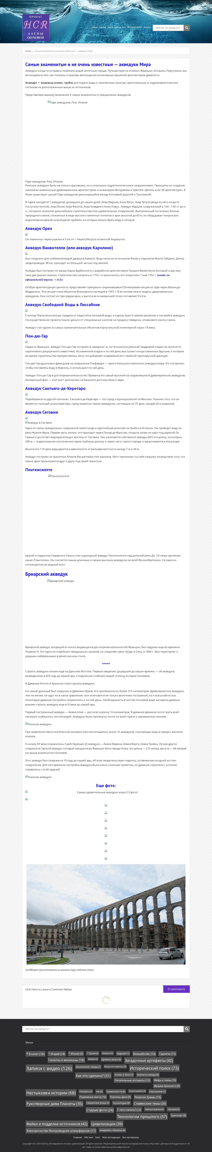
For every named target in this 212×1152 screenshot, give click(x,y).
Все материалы (130, 1137)
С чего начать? (129, 1109)
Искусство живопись (115, 1066)
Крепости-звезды (148, 1074)
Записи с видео (49, 1068)
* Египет (35, 1054)
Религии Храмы (148, 1097)
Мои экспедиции (114, 27)
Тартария (173, 1109)
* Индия (56, 1054)
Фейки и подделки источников (56, 1123)
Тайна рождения (154, 1109)
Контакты (147, 27)
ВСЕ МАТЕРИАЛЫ (135, 27)
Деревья (93, 1059)
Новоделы (85, 1091)
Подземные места (92, 1097)
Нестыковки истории (51, 1093)
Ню (99, 1091)
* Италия (76, 1053)
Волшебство (144, 1054)
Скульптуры (121, 1102)
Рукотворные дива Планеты (54, 1103)
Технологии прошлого (142, 1116)
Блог (124, 27)
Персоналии (157, 1091)
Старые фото (99, 1110)
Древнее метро (111, 1059)
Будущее (123, 1053)
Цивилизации (107, 1123)
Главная (95, 27)
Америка (107, 1053)
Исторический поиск (154, 1068)
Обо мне (102, 27)
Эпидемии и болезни (112, 1130)
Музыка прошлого (167, 1086)
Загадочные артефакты (149, 1060)
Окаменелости (115, 1091)
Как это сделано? (93, 1075)
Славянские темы (150, 1103)
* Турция (92, 1053)
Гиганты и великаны (66, 1060)
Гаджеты (167, 1053)
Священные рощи (97, 1102)
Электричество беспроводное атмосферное (61, 1131)
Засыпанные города (88, 1066)
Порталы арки (120, 1097)
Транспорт (178, 1115)
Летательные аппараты (132, 1080)
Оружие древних (137, 1091)
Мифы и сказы (165, 1080)
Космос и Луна (124, 1074)
